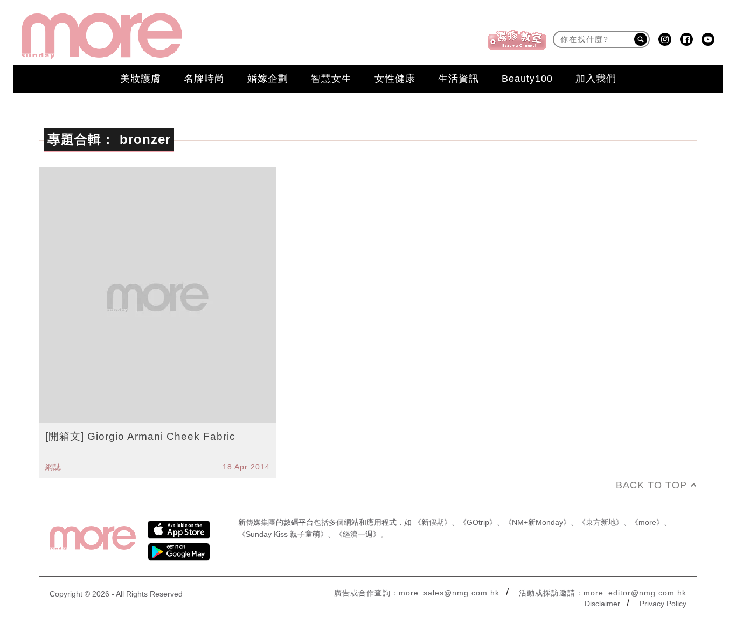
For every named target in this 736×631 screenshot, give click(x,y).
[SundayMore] (102, 36)
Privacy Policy (663, 603)
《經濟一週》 (357, 534)
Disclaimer (602, 603)
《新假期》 (433, 522)
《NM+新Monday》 (537, 522)
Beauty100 (527, 78)
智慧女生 (331, 78)
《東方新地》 (600, 522)
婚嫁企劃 (267, 78)
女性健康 (394, 78)
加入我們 (595, 78)
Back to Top (651, 485)
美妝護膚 (140, 78)
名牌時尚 (204, 78)
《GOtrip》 (478, 522)
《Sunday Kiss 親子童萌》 (283, 534)
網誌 (53, 466)
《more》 (647, 522)
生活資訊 (458, 78)
